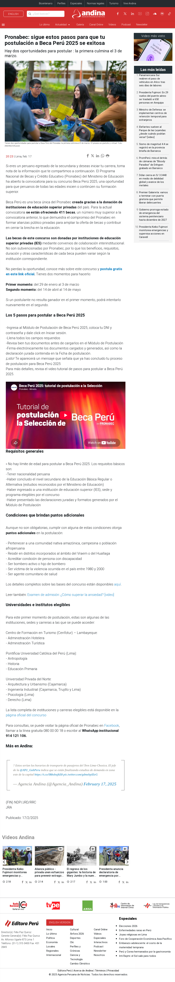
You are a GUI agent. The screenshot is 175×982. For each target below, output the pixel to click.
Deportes (75, 938)
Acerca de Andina (83, 970)
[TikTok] (169, 13)
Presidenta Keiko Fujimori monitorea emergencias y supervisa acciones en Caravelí (16, 875)
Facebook (111, 725)
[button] (3, 862)
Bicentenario (45, 3)
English (13, 14)
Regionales (52, 950)
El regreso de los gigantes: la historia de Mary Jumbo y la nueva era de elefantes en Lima (81, 875)
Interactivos (100, 942)
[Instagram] (147, 13)
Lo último (44, 24)
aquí (117, 584)
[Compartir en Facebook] (23, 882)
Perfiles (61, 3)
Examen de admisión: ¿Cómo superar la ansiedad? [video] (70, 595)
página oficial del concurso (26, 715)
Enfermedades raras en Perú (135, 930)
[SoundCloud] (154, 13)
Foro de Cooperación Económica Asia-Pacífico (145, 938)
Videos (112, 24)
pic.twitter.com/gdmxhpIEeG (80, 774)
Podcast (126, 24)
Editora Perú (65, 970)
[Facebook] (117, 13)
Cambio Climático (80, 963)
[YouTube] (140, 13)
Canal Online (96, 24)
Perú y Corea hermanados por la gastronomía (145, 951)
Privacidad (113, 970)
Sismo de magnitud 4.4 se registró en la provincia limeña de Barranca (153, 147)
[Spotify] (162, 13)
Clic (72, 942)
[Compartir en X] (27, 882)
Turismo (113, 3)
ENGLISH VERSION (60, 922)
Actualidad (63, 25)
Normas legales (95, 3)
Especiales (76, 3)
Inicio (49, 929)
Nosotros (99, 955)
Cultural (74, 929)
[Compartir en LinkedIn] (30, 882)
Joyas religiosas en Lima (133, 934)
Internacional (53, 955)
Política (50, 938)
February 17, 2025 (100, 784)
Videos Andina (18, 837)
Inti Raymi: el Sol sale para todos (137, 956)
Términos (100, 970)
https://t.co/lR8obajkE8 (49, 774)
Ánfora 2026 (77, 933)
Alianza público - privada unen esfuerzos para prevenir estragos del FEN (49, 873)
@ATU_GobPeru (30, 770)
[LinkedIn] (132, 13)
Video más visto (153, 36)
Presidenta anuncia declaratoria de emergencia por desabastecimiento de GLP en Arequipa (113, 875)
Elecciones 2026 (128, 926)
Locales (50, 946)
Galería (80, 24)
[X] (125, 13)
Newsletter (141, 24)
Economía (52, 942)
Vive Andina (129, 3)
